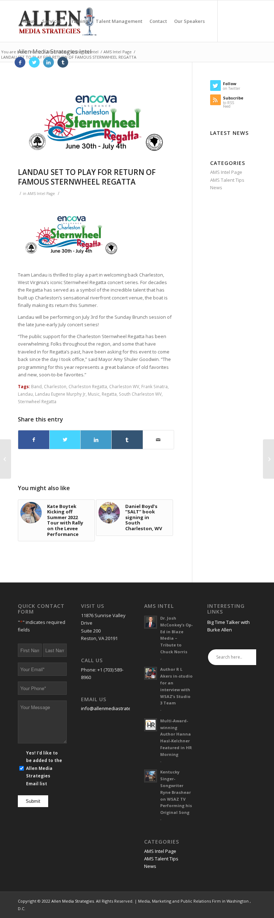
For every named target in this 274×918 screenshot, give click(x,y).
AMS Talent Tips (227, 180)
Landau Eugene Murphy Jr (60, 394)
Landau (25, 394)
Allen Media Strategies (72, 901)
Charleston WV (124, 386)
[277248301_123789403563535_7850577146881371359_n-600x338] (96, 122)
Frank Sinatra (154, 386)
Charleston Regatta (87, 386)
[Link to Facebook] (20, 62)
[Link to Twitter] (34, 62)
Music (94, 394)
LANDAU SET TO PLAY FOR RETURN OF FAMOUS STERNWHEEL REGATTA (87, 177)
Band (36, 386)
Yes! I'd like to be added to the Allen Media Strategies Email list (44, 768)
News (216, 187)
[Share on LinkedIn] (96, 439)
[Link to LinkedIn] (48, 62)
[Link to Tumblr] (62, 62)
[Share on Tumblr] (127, 439)
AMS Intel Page (41, 193)
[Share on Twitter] (65, 439)
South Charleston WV (140, 394)
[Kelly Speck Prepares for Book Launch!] (268, 459)
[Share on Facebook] (33, 439)
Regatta (109, 394)
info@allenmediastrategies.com (115, 708)
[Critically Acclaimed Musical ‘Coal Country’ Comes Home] (5, 459)
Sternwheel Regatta (37, 401)
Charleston (55, 386)
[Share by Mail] (158, 439)
